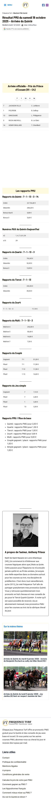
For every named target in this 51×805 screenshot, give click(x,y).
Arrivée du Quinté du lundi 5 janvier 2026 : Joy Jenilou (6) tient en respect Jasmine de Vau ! (23, 695)
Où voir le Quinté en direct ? (14, 797)
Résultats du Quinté (7, 25)
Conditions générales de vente (15, 774)
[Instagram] (47, 5)
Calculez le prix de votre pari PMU (17, 780)
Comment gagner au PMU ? (14, 784)
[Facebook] (43, 5)
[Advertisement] (25, 58)
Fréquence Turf (7, 13)
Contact (5, 758)
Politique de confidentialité (14, 762)
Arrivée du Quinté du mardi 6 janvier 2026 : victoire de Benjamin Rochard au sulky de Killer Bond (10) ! (25, 659)
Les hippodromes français (14, 788)
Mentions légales (10, 766)
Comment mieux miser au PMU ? (17, 792)
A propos (6, 770)
